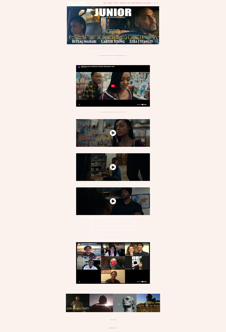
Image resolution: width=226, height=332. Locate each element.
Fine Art (116, 3)
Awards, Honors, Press (137, 3)
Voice (128, 3)
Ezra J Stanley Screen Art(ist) (78, 3)
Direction (110, 3)
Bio (144, 3)
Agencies (148, 3)
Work (104, 3)
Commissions (122, 3)
